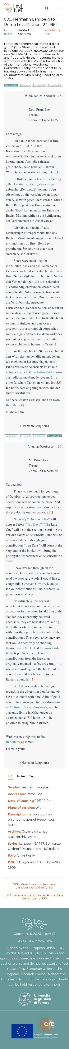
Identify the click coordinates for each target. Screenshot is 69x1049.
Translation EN (54, 85)
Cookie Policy (25, 940)
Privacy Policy (43, 940)
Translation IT (39, 85)
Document (25, 85)
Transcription (11, 85)
